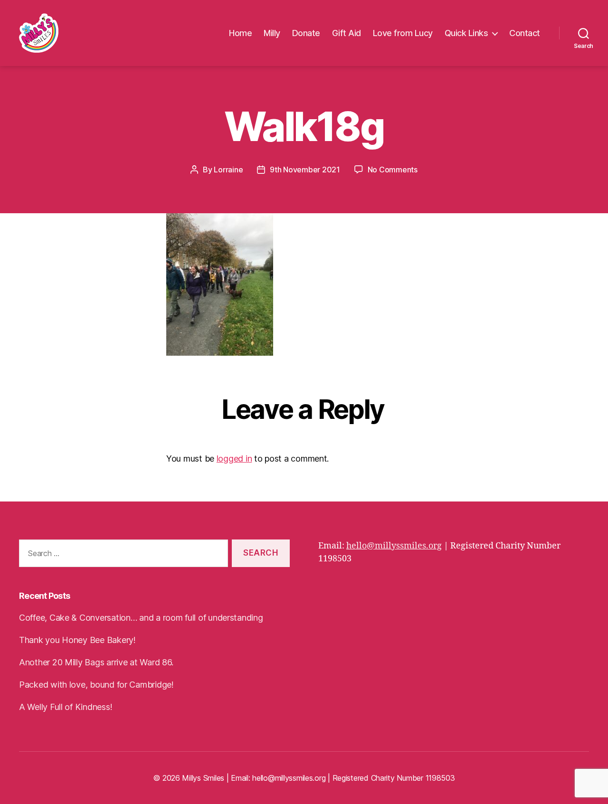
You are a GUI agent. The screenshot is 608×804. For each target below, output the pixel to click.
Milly (272, 33)
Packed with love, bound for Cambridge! (96, 685)
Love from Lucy (403, 33)
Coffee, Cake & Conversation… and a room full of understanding (141, 618)
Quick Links (466, 33)
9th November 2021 (305, 169)
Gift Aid (346, 33)
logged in (234, 458)
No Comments (393, 169)
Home (240, 33)
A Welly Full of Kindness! (65, 707)
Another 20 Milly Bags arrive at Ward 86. (96, 662)
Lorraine (228, 169)
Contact (524, 33)
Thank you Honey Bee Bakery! (77, 640)
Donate (306, 33)
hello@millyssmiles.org (394, 545)
